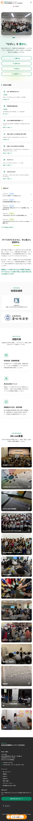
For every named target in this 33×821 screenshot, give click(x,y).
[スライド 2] (14, 37)
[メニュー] (30, 2)
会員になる (17, 63)
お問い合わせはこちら (15, 798)
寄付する (17, 68)
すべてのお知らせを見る (7, 227)
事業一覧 (17, 58)
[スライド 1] (12, 37)
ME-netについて (7, 771)
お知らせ (5, 776)
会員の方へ (5, 778)
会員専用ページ (17, 74)
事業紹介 (5, 774)
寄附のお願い (6, 781)
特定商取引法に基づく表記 (9, 785)
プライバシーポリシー (8, 783)
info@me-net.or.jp (8, 762)
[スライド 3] (17, 37)
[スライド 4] (20, 37)
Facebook (7, 806)
